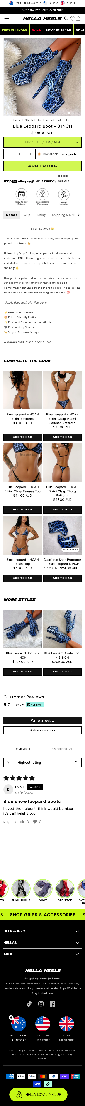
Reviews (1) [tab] (23, 748)
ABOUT (9, 954)
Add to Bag (22, 437)
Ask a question (42, 730)
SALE (36, 30)
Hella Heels (13, 983)
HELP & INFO (14, 931)
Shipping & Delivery (66, 215)
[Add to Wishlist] (77, 42)
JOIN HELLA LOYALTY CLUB (42, 10)
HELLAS (10, 942)
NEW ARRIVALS (14, 30)
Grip (27, 215)
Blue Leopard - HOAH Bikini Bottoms (22, 416)
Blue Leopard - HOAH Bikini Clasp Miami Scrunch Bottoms (62, 418)
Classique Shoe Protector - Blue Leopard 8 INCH (62, 562)
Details (11, 215)
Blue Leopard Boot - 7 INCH (22, 655)
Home (17, 120)
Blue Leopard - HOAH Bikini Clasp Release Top (23, 489)
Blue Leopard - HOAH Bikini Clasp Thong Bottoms (62, 491)
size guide (69, 154)
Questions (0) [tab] (62, 748)
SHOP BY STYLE (58, 30)
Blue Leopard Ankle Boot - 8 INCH (62, 655)
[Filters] (8, 762)
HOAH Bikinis (25, 258)
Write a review (42, 720)
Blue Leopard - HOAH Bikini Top (22, 562)
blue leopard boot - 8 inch (54, 120)
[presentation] (42, 77)
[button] (6, 18)
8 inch (29, 120)
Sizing (41, 215)
